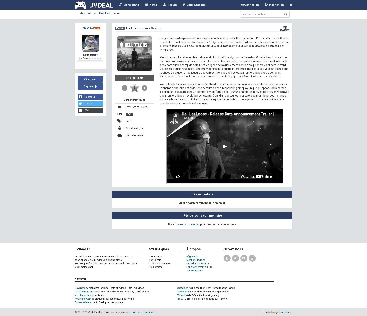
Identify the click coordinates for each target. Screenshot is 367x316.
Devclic (288, 312)
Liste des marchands (197, 263)
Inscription (276, 5)
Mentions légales (195, 259)
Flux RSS (149, 312)
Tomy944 (87, 27)
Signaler (89, 86)
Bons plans (130, 5)
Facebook (90, 97)
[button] (291, 5)
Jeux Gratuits (195, 5)
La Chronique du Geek (87, 291)
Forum (171, 5)
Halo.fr (180, 298)
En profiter (133, 77)
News (152, 5)
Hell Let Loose (109, 13)
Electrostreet (184, 291)
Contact (137, 312)
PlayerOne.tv (81, 288)
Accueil (85, 13)
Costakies (182, 288)
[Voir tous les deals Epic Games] (285, 28)
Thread (181, 295)
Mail (87, 110)
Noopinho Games (84, 298)
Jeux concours (194, 270)
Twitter (89, 103)
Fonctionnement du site (199, 267)
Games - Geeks (83, 302)
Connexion (251, 5)
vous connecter (190, 224)
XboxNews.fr (82, 295)
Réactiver (90, 79)
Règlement (192, 256)
